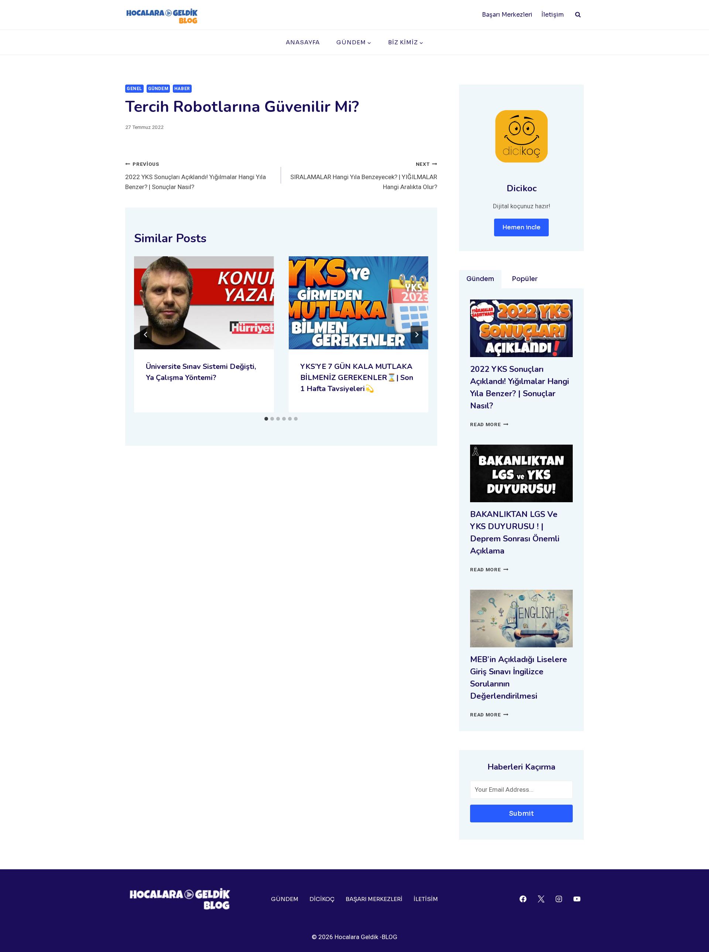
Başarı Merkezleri (507, 14)
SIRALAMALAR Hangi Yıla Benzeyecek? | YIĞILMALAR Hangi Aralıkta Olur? (363, 176)
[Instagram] (559, 899)
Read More (489, 424)
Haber (182, 88)
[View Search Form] (578, 15)
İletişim (552, 14)
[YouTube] (577, 899)
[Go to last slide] (146, 334)
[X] (541, 899)
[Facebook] (523, 899)
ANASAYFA (303, 42)
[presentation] (204, 302)
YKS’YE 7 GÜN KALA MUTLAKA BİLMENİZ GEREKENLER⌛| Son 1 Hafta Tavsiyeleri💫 (356, 378)
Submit (521, 813)
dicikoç (322, 899)
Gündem (158, 88)
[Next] (416, 334)
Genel (134, 88)
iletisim (426, 899)
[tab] (266, 419)
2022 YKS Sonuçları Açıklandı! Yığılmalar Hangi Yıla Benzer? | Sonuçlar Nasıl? (195, 176)
